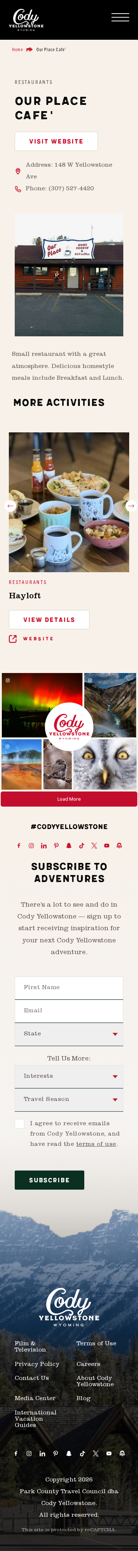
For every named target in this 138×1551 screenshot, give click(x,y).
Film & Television (30, 1347)
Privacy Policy (37, 1365)
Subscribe (49, 1180)
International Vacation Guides (36, 1419)
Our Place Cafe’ (51, 49)
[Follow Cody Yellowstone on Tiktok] (82, 846)
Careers (88, 1365)
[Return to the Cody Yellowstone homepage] (26, 20)
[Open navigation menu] (120, 17)
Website (37, 639)
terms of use (96, 1145)
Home (17, 49)
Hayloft (24, 597)
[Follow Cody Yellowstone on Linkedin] (44, 846)
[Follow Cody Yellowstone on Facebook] (19, 846)
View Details (49, 620)
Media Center (35, 1399)
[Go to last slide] (10, 506)
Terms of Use (96, 1344)
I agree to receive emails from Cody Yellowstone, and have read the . (75, 1134)
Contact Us (32, 1379)
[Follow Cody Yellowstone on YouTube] (107, 846)
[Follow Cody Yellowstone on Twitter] (94, 846)
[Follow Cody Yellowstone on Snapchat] (69, 846)
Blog (84, 1399)
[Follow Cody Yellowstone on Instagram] (31, 846)
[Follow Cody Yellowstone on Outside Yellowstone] (119, 846)
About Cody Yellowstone (95, 1382)
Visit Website (56, 141)
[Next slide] (131, 506)
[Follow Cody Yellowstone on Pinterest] (56, 846)
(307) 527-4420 (71, 189)
